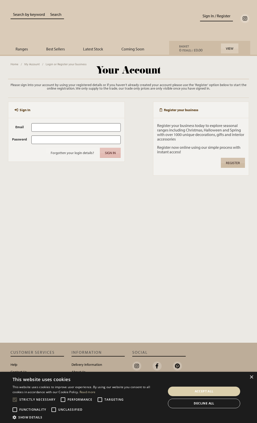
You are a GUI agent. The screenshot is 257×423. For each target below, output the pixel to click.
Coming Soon (132, 48)
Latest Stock (93, 48)
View (229, 48)
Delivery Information (87, 364)
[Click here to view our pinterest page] (177, 366)
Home (14, 64)
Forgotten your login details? (72, 153)
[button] (87, 417)
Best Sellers (55, 48)
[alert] (128, 397)
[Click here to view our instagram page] (244, 18)
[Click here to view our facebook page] (157, 366)
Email (19, 127)
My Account (32, 64)
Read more (88, 392)
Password (19, 139)
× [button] (251, 377)
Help (14, 364)
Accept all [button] (204, 391)
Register (233, 163)
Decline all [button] (204, 403)
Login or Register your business (66, 64)
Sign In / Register (216, 15)
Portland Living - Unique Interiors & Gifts (128, 24)
